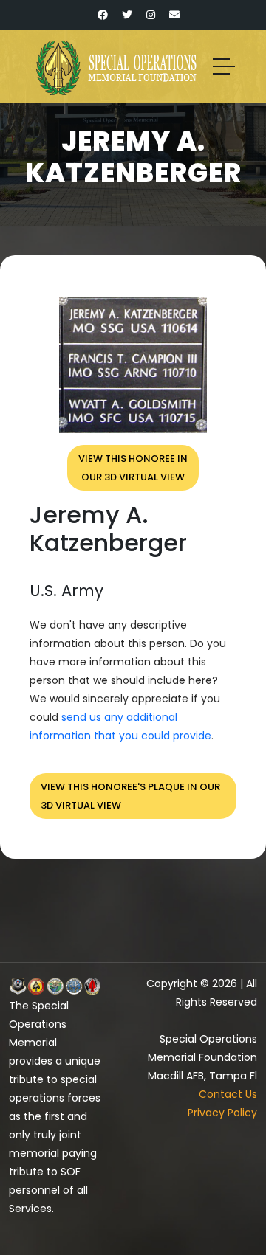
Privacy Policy (222, 1112)
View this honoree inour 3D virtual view (133, 468)
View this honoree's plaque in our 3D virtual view (130, 796)
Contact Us (228, 1094)
